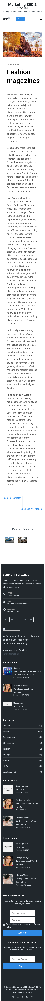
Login (20, 18)
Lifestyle (24, 685)
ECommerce (8, 743)
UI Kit (5, 766)
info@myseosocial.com (17, 604)
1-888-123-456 (13, 596)
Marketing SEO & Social (22, 6)
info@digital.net (11, 654)
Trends (6, 760)
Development (9, 737)
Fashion (6, 749)
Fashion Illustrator (12, 498)
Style (17, 64)
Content (17, 668)
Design (10, 64)
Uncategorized (20, 703)
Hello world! (19, 706)
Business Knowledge (31, 509)
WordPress (29, 992)
